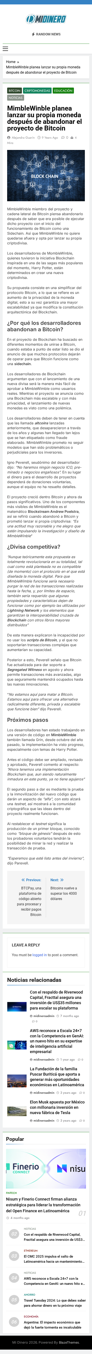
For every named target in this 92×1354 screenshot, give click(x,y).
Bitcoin (14, 90)
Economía (31, 1317)
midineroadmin (43, 1016)
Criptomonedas (37, 90)
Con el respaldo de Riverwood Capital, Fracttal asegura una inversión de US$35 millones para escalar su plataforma (54, 1240)
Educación (63, 90)
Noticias (16, 98)
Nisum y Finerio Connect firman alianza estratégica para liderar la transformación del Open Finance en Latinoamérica (43, 1205)
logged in (39, 955)
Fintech (11, 1193)
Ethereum (31, 1251)
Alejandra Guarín (23, 137)
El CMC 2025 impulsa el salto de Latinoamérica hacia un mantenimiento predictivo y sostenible (53, 1261)
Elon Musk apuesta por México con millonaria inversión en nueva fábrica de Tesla (57, 1107)
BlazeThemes (69, 1342)
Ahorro (29, 1295)
